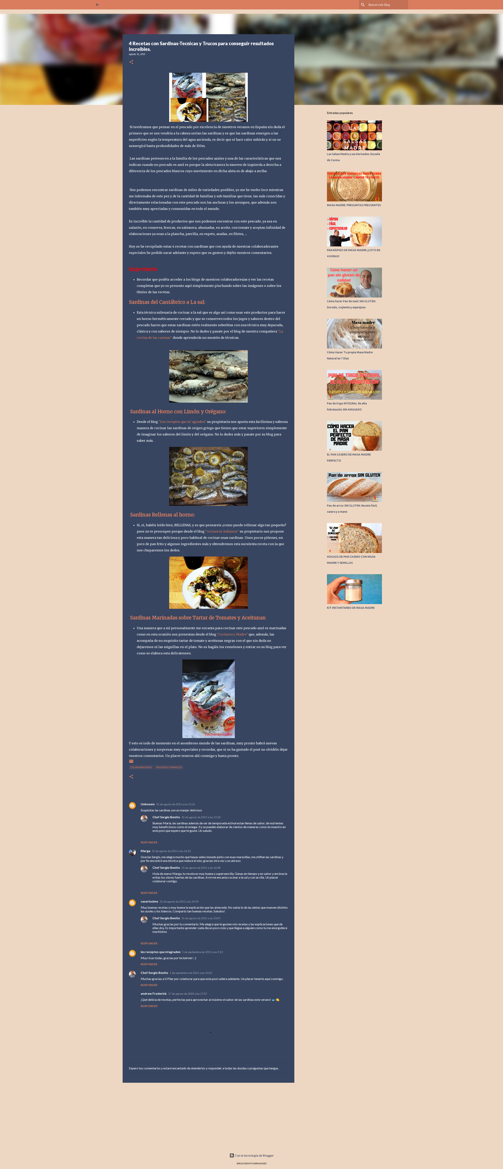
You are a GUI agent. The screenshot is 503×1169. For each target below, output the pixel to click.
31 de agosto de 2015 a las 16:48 (201, 867)
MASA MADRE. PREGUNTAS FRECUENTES (354, 205)
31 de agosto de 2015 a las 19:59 (179, 901)
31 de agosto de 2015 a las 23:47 (201, 918)
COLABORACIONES (141, 767)
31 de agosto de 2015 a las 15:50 (201, 817)
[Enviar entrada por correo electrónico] (131, 762)
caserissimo (149, 901)
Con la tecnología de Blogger (254, 1155)
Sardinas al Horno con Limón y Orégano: (177, 412)
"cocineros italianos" (222, 531)
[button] (131, 62)
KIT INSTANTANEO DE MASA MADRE (351, 607)
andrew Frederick (154, 993)
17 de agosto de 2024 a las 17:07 (187, 993)
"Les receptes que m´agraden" (182, 422)
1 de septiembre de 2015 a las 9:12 (202, 952)
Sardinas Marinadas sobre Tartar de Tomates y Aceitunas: (197, 618)
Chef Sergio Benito (166, 817)
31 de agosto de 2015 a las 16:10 (171, 851)
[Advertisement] (208, 1116)
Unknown (148, 804)
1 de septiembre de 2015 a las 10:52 (191, 972)
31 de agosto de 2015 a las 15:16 (175, 804)
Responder (149, 842)
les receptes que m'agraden (161, 952)
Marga (145, 851)
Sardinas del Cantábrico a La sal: (167, 302)
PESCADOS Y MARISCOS (169, 767)
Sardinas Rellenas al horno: (162, 515)
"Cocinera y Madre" (232, 634)
